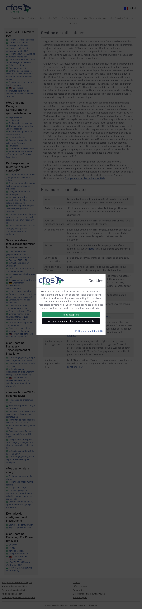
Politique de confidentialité (89, 331)
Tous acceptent (71, 314)
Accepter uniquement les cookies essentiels (71, 321)
